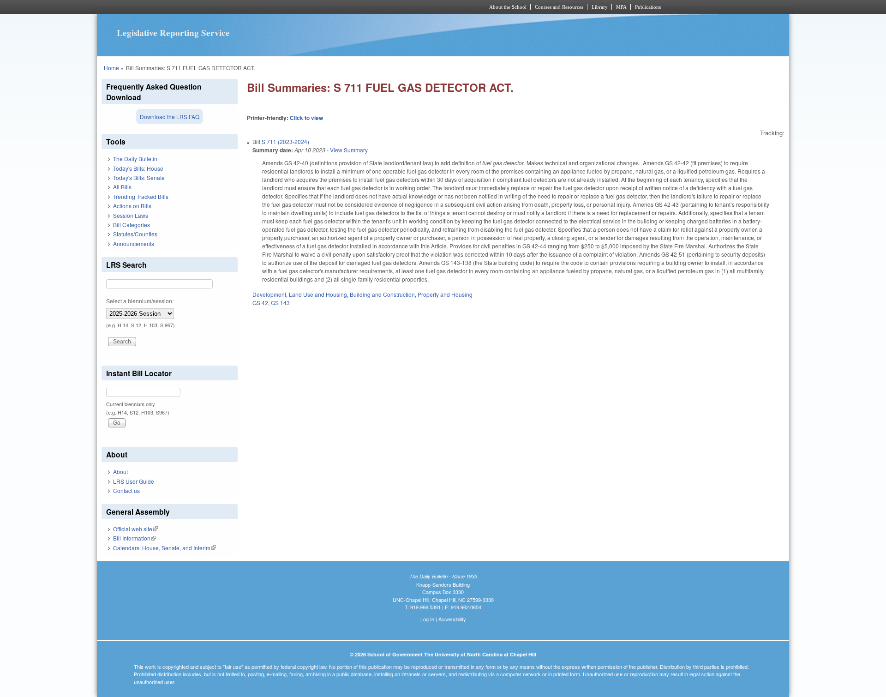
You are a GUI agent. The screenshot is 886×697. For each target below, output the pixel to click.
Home (111, 68)
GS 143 (280, 302)
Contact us (126, 490)
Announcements (133, 243)
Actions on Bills (132, 206)
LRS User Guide (133, 481)
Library (600, 7)
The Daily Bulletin (135, 158)
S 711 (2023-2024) (285, 141)
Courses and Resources (559, 7)
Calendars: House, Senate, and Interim (164, 548)
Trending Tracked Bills (140, 196)
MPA (621, 7)
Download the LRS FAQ (169, 116)
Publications (648, 7)
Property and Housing (445, 294)
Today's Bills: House (138, 168)
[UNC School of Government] (321, 7)
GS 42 (260, 302)
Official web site (135, 529)
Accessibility (452, 619)
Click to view (306, 118)
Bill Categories (131, 224)
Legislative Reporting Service (173, 32)
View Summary (349, 150)
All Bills (122, 187)
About (120, 471)
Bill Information (134, 538)
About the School (508, 7)
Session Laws (130, 215)
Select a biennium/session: (140, 301)
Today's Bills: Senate (139, 177)
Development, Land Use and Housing (299, 294)
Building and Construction (382, 294)
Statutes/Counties (135, 234)
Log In (427, 619)
